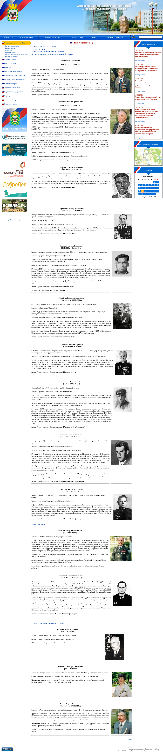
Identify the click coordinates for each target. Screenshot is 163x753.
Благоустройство (77, 37)
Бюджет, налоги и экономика (14, 79)
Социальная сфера (10, 84)
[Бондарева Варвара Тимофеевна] (122, 684)
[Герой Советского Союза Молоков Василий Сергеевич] (123, 362)
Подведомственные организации (16, 96)
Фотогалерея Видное (52, 37)
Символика (8, 50)
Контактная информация (115, 37)
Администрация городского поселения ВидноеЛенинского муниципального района (104, 7)
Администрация (10, 59)
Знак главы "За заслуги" (12, 88)
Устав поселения (10, 48)
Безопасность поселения (13, 71)
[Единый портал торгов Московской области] (14, 143)
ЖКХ (94, 37)
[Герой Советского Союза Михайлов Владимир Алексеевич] (122, 316)
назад (130, 739)
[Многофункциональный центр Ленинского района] (14, 181)
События (7, 67)
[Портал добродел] (14, 197)
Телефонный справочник (13, 100)
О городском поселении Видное (15, 43)
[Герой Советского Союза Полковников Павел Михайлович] (122, 399)
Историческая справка (12, 46)
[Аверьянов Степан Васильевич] (122, 185)
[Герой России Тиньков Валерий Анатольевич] (122, 593)
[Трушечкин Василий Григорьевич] (121, 121)
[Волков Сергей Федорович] (121, 721)
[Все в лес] (14, 212)
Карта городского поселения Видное (16, 54)
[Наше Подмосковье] (14, 156)
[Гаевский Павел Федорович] (114, 647)
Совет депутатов (10, 63)
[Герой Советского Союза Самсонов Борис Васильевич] (121, 452)
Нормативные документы (13, 92)
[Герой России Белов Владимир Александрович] (121, 548)
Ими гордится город (11, 56)
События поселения (26, 37)
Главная (6, 37)
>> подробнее (140, 60)
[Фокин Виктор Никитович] (121, 80)
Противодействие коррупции (14, 75)
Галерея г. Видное (10, 52)
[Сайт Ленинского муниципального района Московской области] (14, 131)
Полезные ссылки (10, 104)
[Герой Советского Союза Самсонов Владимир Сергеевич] (122, 507)
